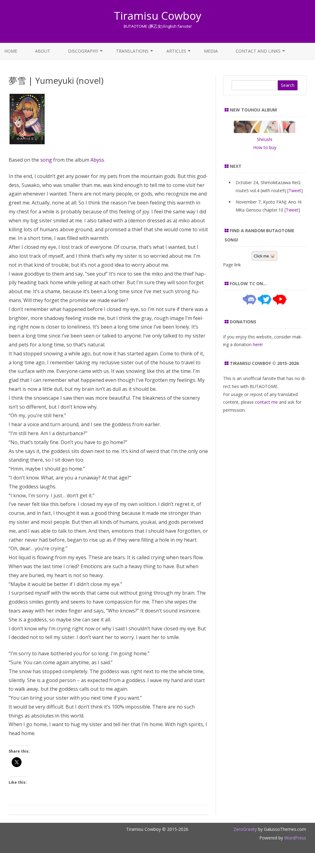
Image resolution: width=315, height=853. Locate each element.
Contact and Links (258, 51)
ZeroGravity (245, 829)
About (42, 51)
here (257, 344)
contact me (266, 402)
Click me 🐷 (264, 256)
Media (211, 51)
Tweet (295, 190)
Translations (132, 51)
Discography (83, 51)
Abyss (97, 159)
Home (10, 51)
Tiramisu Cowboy (157, 15)
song (46, 159)
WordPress (294, 838)
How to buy (264, 147)
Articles (176, 51)
